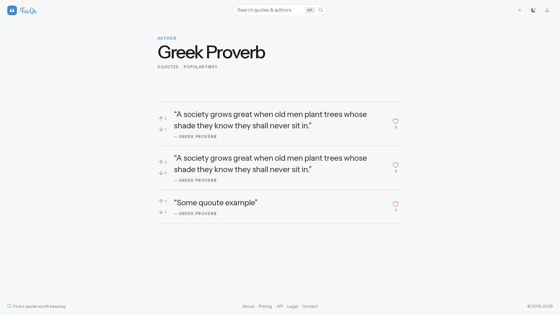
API (279, 306)
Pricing (265, 306)
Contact (310, 306)
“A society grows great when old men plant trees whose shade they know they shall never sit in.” (270, 120)
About (248, 306)
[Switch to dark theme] (533, 10)
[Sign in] (547, 10)
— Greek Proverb (195, 136)
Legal (292, 306)
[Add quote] (520, 10)
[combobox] (280, 10)
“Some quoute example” (216, 202)
